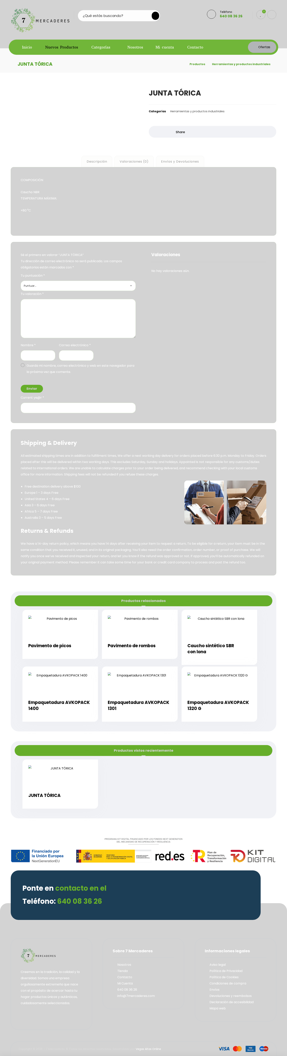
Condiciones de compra (227, 983)
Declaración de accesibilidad (231, 1002)
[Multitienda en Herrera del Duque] (40, 20)
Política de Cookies (224, 977)
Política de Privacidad (225, 971)
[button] (153, 16)
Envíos (214, 989)
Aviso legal (217, 964)
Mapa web (217, 1008)
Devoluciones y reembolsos (230, 996)
